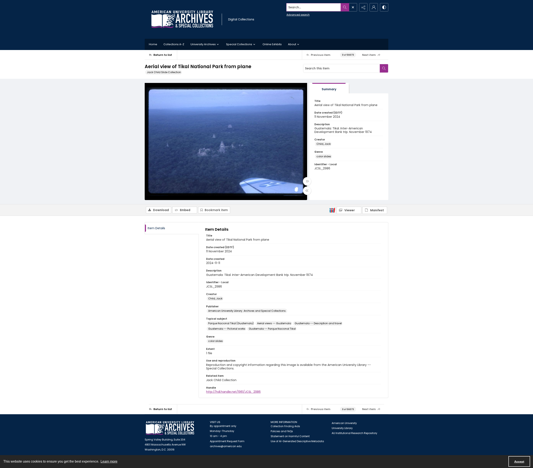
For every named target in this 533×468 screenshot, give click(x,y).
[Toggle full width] (307, 181)
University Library (342, 428)
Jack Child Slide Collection (164, 72)
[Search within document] (384, 68)
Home (153, 44)
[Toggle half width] (307, 190)
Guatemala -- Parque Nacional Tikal (272, 328)
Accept (519, 461)
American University (344, 423)
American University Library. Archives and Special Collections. (247, 311)
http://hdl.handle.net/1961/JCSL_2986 (233, 392)
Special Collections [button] (239, 44)
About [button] (292, 44)
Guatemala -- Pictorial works (226, 328)
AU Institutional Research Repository (354, 433)
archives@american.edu (226, 446)
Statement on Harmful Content (290, 436)
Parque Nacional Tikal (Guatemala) (231, 323)
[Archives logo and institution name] (182, 19)
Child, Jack (323, 144)
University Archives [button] (203, 44)
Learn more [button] (109, 461)
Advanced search (298, 14)
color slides (323, 156)
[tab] (329, 88)
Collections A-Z (173, 44)
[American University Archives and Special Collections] (170, 428)
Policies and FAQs (282, 431)
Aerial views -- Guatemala (274, 323)
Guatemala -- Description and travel (318, 323)
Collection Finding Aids (285, 426)
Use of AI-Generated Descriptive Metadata (297, 441)
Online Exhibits (272, 44)
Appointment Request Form (227, 441)
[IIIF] (332, 210)
